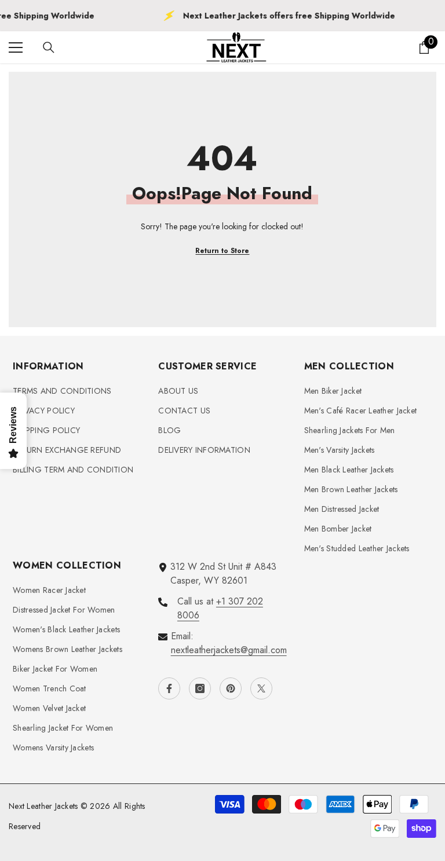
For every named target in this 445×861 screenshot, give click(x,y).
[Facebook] (169, 688)
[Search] (49, 47)
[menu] (16, 47)
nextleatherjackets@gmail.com (229, 650)
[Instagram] (200, 688)
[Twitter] (261, 688)
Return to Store (222, 251)
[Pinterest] (231, 688)
